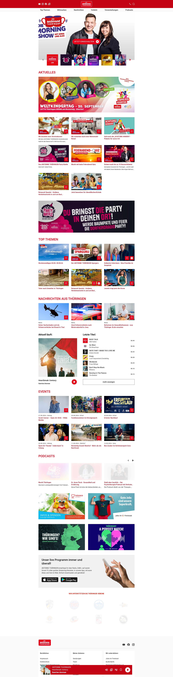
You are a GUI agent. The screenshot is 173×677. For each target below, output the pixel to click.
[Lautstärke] (106, 669)
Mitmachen (61, 10)
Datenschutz (44, 662)
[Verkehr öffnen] (49, 4)
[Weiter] (133, 460)
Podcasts (129, 10)
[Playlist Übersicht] (116, 669)
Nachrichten (79, 10)
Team (75, 662)
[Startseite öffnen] (86, 4)
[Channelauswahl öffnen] (134, 4)
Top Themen (45, 10)
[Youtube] (39, 4)
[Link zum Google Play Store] (69, 580)
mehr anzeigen (109, 382)
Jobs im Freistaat (112, 659)
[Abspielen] (128, 670)
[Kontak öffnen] (130, 4)
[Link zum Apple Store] (50, 580)
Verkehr (94, 10)
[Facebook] (46, 4)
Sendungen (77, 659)
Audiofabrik (110, 662)
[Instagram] (43, 4)
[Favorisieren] (121, 669)
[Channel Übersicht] (111, 669)
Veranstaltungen (111, 10)
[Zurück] (128, 460)
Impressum (44, 659)
